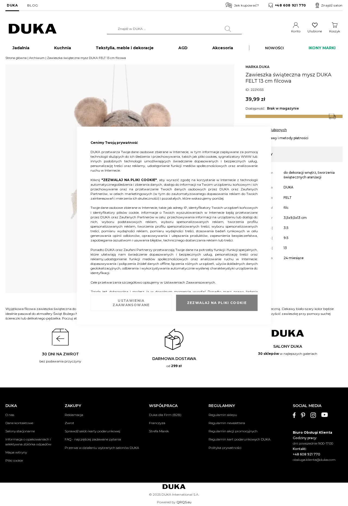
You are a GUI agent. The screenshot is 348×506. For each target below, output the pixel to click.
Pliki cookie (14, 460)
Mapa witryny (16, 452)
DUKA (12, 5)
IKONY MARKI (322, 47)
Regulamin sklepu (223, 415)
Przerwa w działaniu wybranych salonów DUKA (102, 448)
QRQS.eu (183, 502)
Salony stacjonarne (20, 431)
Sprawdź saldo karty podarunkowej (92, 431)
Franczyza (157, 423)
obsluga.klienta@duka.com (314, 460)
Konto (296, 31)
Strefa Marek (159, 431)
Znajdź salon (332, 5)
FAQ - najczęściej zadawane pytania (93, 439)
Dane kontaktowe (19, 423)
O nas (9, 415)
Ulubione (314, 31)
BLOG (32, 5)
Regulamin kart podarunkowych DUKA (239, 439)
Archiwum (37, 58)
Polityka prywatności (225, 448)
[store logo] (32, 29)
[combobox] (174, 28)
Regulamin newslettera (227, 423)
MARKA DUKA (257, 67)
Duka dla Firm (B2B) (165, 415)
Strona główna (16, 58)
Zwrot (69, 423)
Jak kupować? (246, 5)
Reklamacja (74, 415)
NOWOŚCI (274, 48)
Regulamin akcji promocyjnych (233, 431)
